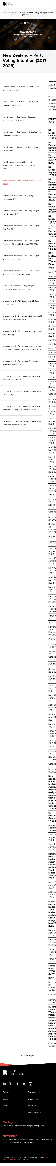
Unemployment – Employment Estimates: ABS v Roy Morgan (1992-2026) (22, 317)
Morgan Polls (14, 14)
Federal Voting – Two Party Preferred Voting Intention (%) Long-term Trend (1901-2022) (21, 408)
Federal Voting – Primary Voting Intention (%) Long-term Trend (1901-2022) (22, 423)
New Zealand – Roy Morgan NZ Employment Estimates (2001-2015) (22, 133)
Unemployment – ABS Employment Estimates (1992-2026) (22, 302)
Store (5, 1099)
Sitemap (32, 1105)
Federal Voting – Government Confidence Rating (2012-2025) (21, 88)
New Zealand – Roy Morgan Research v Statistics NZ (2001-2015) (20, 118)
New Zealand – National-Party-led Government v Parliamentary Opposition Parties (20, 165)
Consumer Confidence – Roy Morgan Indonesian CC (19, 197)
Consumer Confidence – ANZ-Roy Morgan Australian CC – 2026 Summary (21, 257)
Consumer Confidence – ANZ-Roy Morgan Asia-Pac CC (21, 227)
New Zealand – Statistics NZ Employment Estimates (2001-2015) (20, 103)
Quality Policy (34, 1099)
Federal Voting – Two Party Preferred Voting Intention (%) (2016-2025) (21, 378)
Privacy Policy (34, 1112)
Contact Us (8, 1092)
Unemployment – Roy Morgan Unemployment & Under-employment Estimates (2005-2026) (22, 348)
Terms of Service (17, 1159)
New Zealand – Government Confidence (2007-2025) (20, 148)
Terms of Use (34, 1092)
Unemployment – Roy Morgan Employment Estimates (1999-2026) (21, 363)
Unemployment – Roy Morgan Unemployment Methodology (22, 332)
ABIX (5, 1105)
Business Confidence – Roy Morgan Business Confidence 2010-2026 (18, 287)
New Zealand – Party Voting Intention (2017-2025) (22, 182)
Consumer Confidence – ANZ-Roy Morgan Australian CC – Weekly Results (21, 272)
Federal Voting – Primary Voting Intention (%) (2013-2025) (22, 393)
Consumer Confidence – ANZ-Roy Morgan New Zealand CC (21, 212)
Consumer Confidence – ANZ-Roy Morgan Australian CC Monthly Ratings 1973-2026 (21, 242)
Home (5, 13)
